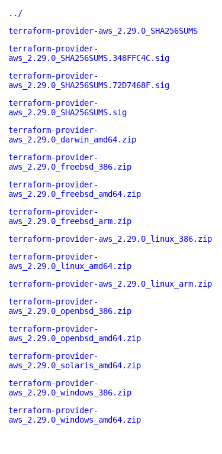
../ (15, 13)
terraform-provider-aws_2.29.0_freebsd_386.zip (69, 162)
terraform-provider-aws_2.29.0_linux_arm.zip (110, 283)
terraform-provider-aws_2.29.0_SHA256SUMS (103, 30)
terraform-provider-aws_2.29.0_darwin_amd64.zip (72, 134)
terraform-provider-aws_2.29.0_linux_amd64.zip (69, 261)
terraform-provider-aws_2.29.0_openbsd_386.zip (69, 306)
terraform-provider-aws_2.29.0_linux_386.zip (110, 239)
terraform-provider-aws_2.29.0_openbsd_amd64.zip (74, 333)
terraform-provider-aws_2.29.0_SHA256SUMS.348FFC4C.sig (88, 53)
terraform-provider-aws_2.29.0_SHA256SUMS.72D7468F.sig (88, 80)
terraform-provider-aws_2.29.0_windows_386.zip (69, 387)
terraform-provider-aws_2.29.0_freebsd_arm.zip (69, 216)
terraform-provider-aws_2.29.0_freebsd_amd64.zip (74, 189)
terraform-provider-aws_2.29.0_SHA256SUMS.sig (67, 107)
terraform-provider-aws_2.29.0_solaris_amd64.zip (74, 360)
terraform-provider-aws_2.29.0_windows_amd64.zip (74, 415)
